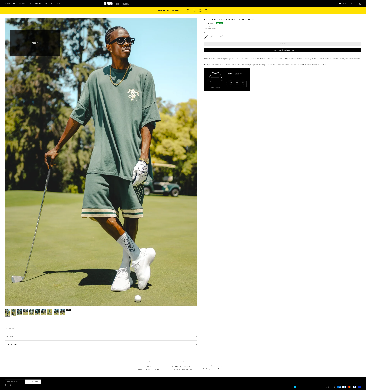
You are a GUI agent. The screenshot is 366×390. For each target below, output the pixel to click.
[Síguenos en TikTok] (10, 385)
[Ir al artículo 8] (50, 312)
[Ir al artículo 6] (37, 312)
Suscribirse (33, 381)
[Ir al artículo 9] (56, 312)
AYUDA (59, 3)
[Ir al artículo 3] (19, 312)
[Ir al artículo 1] (7, 312)
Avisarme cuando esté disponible (283, 50)
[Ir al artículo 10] (62, 312)
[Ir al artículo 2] (13, 312)
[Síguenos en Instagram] (5, 385)
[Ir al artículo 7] (44, 312)
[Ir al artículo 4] (25, 312)
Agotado (282, 44)
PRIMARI (22, 3)
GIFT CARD (49, 3)
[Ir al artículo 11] (68, 310)
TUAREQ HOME (35, 3)
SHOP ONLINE (10, 3)
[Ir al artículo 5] (31, 312)
